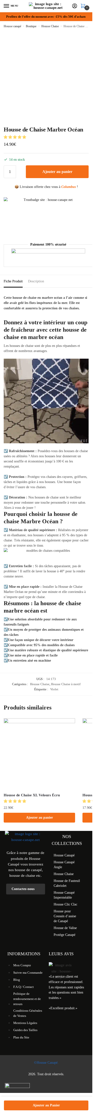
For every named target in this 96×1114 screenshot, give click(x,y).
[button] (15, 137)
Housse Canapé (64, 855)
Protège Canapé (64, 935)
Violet (54, 689)
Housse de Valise (65, 928)
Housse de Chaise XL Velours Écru (32, 795)
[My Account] (75, 6)
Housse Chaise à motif (65, 684)
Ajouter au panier (57, 172)
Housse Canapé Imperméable (64, 895)
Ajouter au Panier (46, 1105)
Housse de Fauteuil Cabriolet (67, 883)
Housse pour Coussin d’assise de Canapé (65, 916)
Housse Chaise (50, 26)
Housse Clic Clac (65, 904)
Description (36, 281)
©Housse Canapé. (46, 1062)
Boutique (31, 26)
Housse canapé (12, 26)
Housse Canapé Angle (64, 864)
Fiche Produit (13, 281)
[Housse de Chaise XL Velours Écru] (39, 753)
